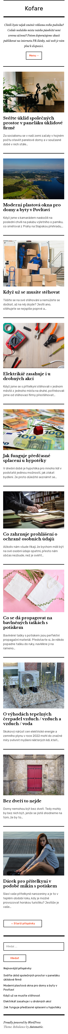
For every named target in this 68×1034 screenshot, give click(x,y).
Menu (32, 55)
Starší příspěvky (24, 923)
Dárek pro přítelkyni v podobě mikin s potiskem (30, 883)
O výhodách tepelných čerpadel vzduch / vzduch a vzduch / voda (32, 719)
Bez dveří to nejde (22, 801)
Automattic (36, 1027)
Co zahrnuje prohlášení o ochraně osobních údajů (30, 536)
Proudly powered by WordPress (22, 1022)
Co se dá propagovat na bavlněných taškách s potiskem (27, 622)
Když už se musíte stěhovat (31, 292)
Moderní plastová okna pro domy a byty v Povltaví (32, 207)
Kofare (34, 8)
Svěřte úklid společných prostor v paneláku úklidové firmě (33, 123)
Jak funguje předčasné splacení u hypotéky (26, 458)
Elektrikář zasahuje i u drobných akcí (27, 376)
